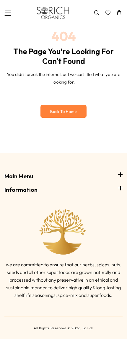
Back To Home (63, 111)
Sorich (88, 328)
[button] (7, 12)
